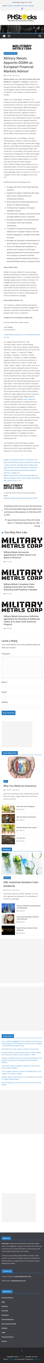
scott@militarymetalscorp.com (14, 335)
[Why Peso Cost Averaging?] (8, 808)
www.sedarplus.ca (30, 399)
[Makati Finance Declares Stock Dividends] (8, 931)
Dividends (7, 877)
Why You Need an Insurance (19, 785)
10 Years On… (21, 838)
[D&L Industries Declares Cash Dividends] (22, 863)
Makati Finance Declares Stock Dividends (27, 929)
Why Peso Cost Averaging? (25, 806)
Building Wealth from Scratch (27, 827)
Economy (5, 1311)
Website (5, 702)
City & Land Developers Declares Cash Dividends (28, 918)
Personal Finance (8, 1337)
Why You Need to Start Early (26, 817)
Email (4, 692)
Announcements (7, 1298)
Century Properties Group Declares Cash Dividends (29, 907)
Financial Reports (8, 1319)
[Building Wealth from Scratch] (8, 829)
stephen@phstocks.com (22, 1276)
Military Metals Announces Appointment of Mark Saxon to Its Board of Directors (20, 555)
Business (5, 1306)
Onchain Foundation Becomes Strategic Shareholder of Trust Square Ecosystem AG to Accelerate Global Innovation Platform (22, 1060)
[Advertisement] (17, 734)
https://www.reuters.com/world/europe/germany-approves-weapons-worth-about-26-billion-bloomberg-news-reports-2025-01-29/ (22, 478)
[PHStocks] (22, 26)
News (3, 1332)
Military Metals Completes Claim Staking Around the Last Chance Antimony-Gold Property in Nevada (20, 587)
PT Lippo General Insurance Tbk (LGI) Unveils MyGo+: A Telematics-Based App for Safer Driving (22, 523)
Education (5, 1315)
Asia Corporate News (11, 53)
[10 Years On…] (8, 839)
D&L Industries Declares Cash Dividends (20, 884)
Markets (4, 1328)
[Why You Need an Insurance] (22, 767)
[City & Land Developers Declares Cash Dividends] (8, 919)
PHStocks (17, 75)
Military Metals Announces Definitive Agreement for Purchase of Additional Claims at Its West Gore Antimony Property (22, 620)
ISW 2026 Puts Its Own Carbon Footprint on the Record (20, 1049)
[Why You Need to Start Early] (8, 818)
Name (5, 682)
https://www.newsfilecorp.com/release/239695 (22, 498)
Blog (5, 781)
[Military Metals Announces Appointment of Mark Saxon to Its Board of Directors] (22, 538)
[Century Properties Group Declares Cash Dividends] (8, 908)
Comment (6, 654)
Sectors (4, 1341)
